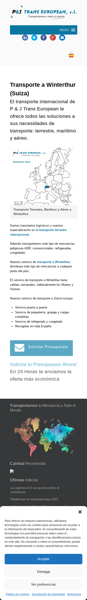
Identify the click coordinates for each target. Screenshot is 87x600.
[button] (80, 512)
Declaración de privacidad (48, 594)
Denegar (43, 572)
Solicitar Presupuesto (48, 347)
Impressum (74, 594)
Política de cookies (17, 594)
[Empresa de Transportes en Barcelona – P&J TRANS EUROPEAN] (43, 13)
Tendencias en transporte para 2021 (34, 499)
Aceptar (43, 559)
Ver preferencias (43, 584)
